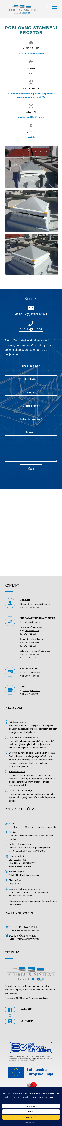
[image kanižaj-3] (32, 256)
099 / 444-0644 (32, 676)
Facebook (26, 1009)
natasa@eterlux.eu (31, 690)
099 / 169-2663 (32, 642)
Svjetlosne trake (17, 771)
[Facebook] (10, 1010)
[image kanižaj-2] (32, 212)
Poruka (31, 432)
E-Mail (31, 392)
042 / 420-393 (31, 694)
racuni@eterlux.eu (31, 672)
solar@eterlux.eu (42, 604)
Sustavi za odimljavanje (20, 790)
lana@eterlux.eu (34, 627)
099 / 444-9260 (32, 607)
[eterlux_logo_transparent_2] (26, 9)
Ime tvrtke (31, 379)
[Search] (45, 6)
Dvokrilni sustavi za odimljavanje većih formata (32, 753)
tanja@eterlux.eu (35, 639)
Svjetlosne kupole (17, 722)
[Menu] (53, 6)
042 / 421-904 (30, 658)
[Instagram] (10, 1021)
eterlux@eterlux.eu (31, 314)
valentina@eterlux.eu (40, 651)
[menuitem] (45, 6)
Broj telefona (31, 405)
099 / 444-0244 (32, 654)
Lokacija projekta (31, 419)
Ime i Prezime (31, 366)
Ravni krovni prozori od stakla (23, 737)
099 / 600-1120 (32, 630)
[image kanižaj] (32, 168)
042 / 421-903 (31, 329)
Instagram (26, 1021)
